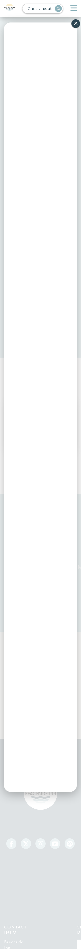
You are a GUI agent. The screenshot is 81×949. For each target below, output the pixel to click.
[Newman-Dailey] (9, 8)
